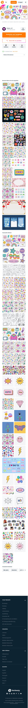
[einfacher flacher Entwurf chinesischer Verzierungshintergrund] (13, 276)
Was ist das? (15, 51)
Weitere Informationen (8, 54)
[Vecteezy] (2, 2)
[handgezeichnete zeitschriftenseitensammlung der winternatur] (13, 292)
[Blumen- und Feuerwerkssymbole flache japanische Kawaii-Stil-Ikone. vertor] (8, 263)
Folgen (23, 29)
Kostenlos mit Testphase (14, 34)
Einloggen (20, 2)
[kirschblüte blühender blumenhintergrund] (9, 240)
